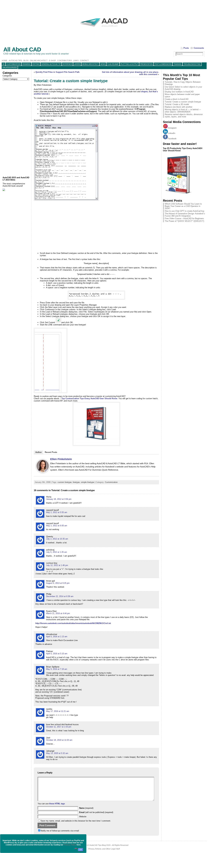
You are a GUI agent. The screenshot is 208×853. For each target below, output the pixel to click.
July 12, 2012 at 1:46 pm (57, 565)
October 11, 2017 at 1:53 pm (58, 727)
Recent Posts (51, 452)
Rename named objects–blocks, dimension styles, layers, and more (184, 115)
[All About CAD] (104, 29)
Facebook (172, 138)
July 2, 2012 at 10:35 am (57, 539)
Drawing (26, 64)
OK (80, 850)
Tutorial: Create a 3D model (177, 104)
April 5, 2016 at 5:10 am (56, 653)
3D (3, 64)
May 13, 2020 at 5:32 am (57, 753)
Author (38, 452)
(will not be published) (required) (96, 812)
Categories (7, 76)
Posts (186, 48)
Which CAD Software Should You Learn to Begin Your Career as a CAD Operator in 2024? (183, 206)
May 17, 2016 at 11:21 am (57, 711)
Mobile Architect (90, 64)
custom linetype (65, 482)
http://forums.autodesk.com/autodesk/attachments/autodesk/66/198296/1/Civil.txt (73, 623)
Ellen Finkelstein (61, 459)
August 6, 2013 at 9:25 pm (58, 583)
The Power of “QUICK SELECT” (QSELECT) (184, 221)
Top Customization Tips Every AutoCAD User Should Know (89, 398)
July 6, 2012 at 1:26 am (56, 552)
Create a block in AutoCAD (176, 99)
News (102, 64)
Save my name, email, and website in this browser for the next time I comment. (76, 821)
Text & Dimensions (163, 64)
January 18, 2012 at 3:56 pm (58, 499)
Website (82, 816)
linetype (76, 482)
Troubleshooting (192, 64)
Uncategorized (9, 67)
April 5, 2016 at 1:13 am (56, 636)
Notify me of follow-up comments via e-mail (60, 831)
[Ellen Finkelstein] (43, 472)
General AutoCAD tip (51, 64)
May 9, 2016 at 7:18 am (56, 669)
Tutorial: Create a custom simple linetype (183, 102)
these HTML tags (57, 803)
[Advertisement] (16, 128)
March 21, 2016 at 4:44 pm (58, 613)
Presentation (146, 64)
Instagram (172, 128)
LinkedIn (171, 133)
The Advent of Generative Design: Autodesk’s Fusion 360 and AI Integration (185, 214)
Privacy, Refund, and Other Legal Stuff (104, 849)
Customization (13, 64)
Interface (67, 64)
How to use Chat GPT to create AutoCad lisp (184, 211)
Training (177, 64)
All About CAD (22, 49)
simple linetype (87, 482)
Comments (199, 48)
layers (77, 64)
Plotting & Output (129, 64)
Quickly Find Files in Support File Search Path (57, 72)
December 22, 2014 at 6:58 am (59, 596)
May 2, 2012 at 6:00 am (56, 525)
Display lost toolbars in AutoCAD (179, 92)
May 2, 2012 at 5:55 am (56, 512)
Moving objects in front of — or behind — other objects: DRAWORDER (183, 110)
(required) (86, 808)
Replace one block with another (178, 107)
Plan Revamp (113, 64)
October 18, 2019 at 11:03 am (59, 740)
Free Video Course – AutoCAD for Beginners (184, 218)
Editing (35, 64)
